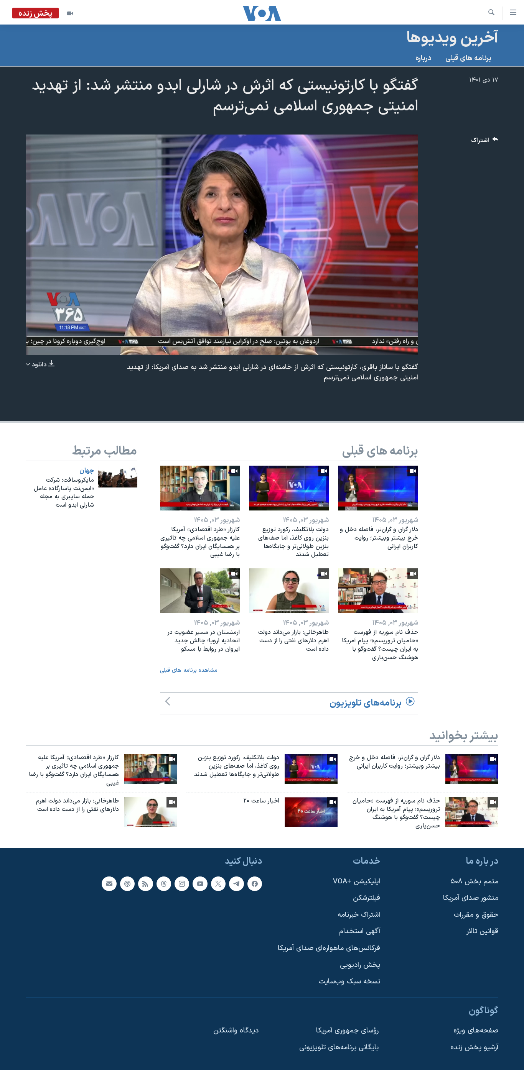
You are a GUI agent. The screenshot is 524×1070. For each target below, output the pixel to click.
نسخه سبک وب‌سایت (349, 981)
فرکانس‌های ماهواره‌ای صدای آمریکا (329, 948)
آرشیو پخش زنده (474, 1047)
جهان (86, 471)
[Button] (485, 142)
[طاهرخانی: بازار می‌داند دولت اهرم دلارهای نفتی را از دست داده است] (289, 590)
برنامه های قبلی (468, 58)
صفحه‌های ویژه (475, 1031)
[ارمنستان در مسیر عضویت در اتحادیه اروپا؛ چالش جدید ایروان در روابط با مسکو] (200, 590)
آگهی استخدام (359, 931)
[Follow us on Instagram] (182, 883)
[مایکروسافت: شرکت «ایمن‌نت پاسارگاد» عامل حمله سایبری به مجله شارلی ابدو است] (117, 476)
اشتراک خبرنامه (359, 915)
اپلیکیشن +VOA (356, 881)
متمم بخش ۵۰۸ (474, 881)
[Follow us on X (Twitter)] (218, 883)
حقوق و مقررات (476, 915)
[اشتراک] (109, 883)
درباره (423, 58)
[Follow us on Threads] (164, 883)
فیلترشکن (366, 898)
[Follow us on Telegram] (236, 883)
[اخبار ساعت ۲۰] (311, 812)
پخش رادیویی (360, 965)
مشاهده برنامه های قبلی (189, 670)
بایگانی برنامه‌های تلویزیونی (339, 1047)
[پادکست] (127, 883)
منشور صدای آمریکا (470, 898)
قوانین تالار (482, 931)
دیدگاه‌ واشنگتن (236, 1031)
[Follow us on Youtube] (200, 883)
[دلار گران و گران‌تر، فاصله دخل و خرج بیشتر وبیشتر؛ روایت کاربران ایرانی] (378, 488)
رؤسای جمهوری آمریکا (347, 1031)
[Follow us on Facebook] (254, 883)
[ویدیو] (70, 13)
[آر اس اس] (145, 883)
